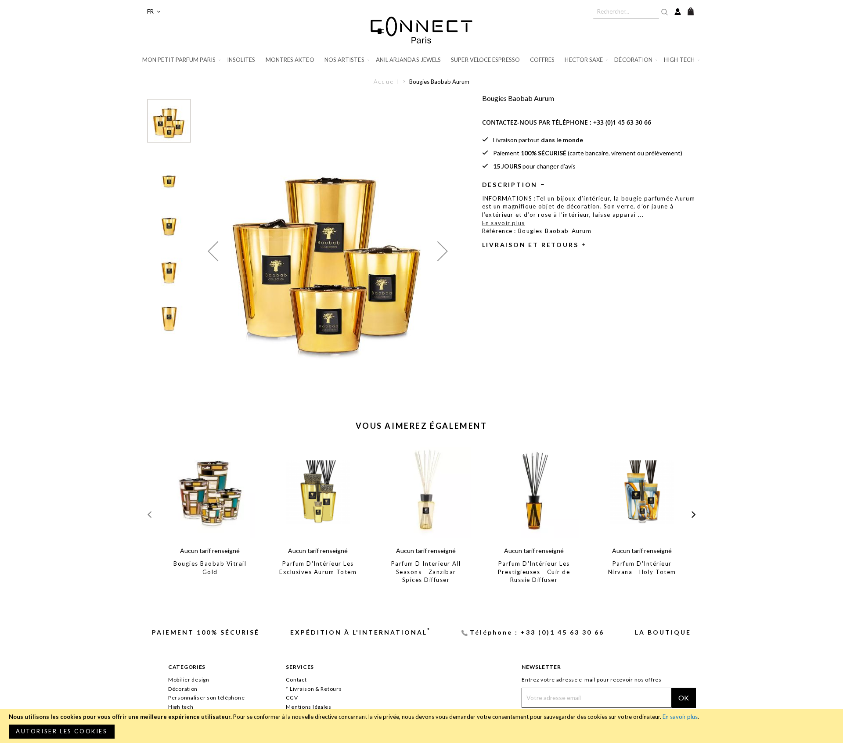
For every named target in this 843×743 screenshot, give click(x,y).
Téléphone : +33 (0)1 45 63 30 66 (537, 632)
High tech (180, 707)
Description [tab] (510, 184)
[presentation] (693, 514)
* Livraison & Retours (314, 689)
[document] (421, 726)
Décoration (183, 689)
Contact (296, 679)
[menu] (421, 60)
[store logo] (421, 29)
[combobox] (626, 11)
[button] (153, 11)
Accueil (387, 81)
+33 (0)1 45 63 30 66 (622, 122)
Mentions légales (308, 707)
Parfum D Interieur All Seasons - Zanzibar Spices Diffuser (426, 571)
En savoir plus (680, 716)
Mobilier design (188, 679)
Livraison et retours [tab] (530, 244)
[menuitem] (182, 60)
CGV (292, 697)
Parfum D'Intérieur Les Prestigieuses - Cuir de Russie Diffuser (534, 571)
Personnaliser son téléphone (206, 697)
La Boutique (663, 632)
